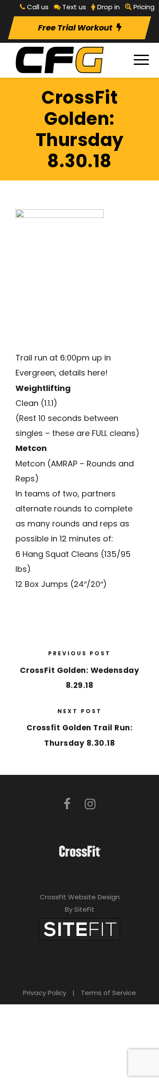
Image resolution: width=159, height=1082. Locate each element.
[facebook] (67, 804)
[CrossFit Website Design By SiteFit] (79, 928)
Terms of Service (108, 992)
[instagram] (90, 804)
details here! (83, 372)
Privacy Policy (44, 992)
